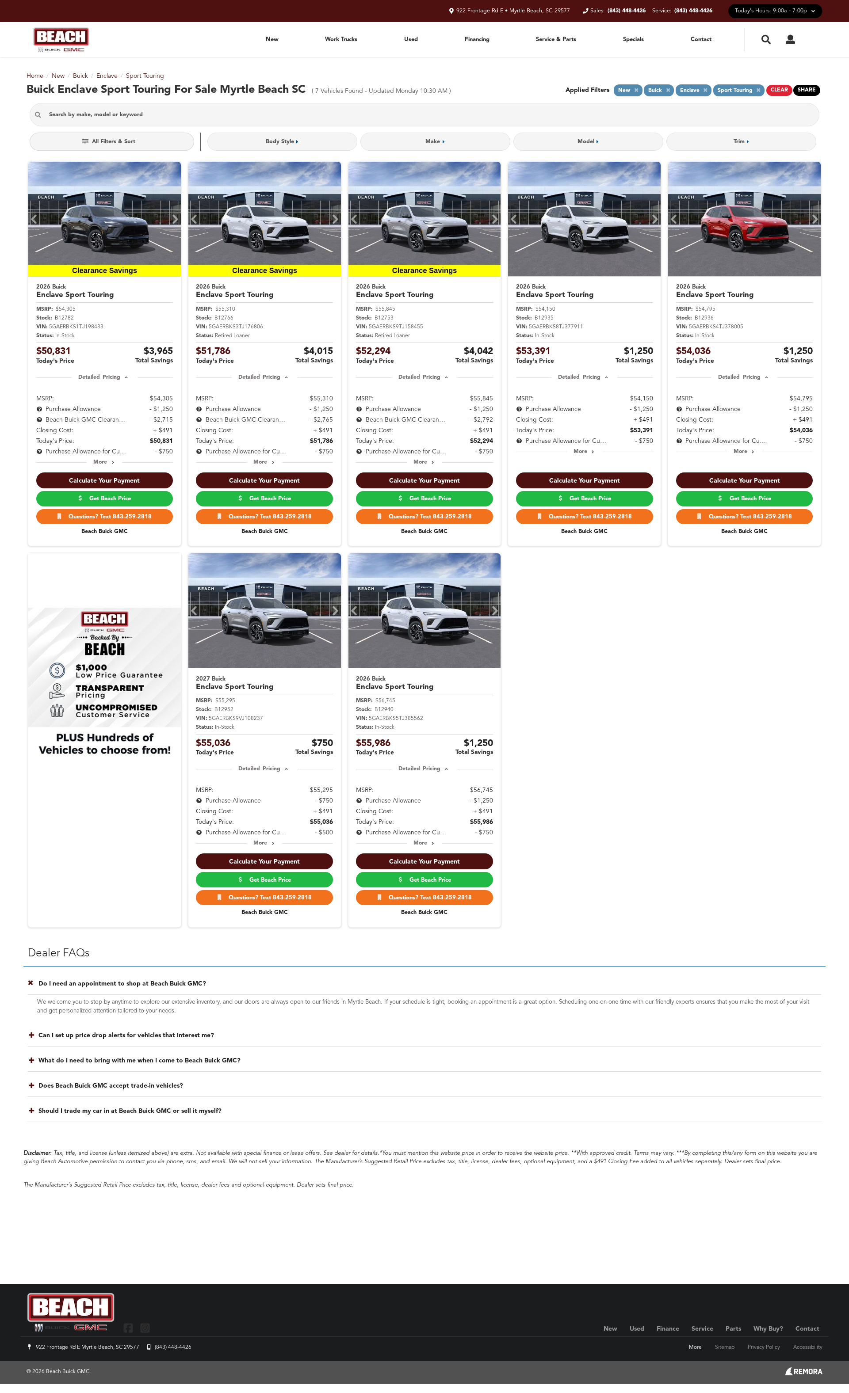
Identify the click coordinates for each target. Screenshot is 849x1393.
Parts (733, 1329)
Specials (633, 39)
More (100, 462)
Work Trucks (341, 39)
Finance (668, 1329)
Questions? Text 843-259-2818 (108, 517)
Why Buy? (768, 1329)
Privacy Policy (764, 1347)
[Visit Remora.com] (803, 1373)
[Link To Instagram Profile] (145, 1328)
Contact (701, 39)
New (272, 39)
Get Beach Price (108, 499)
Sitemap (724, 1347)
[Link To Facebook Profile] (129, 1328)
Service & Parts (556, 39)
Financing (477, 39)
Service (702, 1329)
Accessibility (807, 1347)
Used (411, 39)
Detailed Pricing (99, 377)
